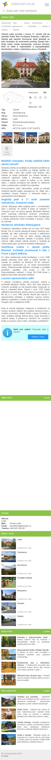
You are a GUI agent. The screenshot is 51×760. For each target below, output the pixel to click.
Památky (32, 26)
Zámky (16, 30)
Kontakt (4, 756)
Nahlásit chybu (38, 337)
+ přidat (46, 631)
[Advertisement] (25, 368)
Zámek (16, 110)
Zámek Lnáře (15, 523)
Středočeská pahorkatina (24, 122)
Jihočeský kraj (9, 23)
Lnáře (15, 119)
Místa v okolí (7, 533)
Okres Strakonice (33, 23)
